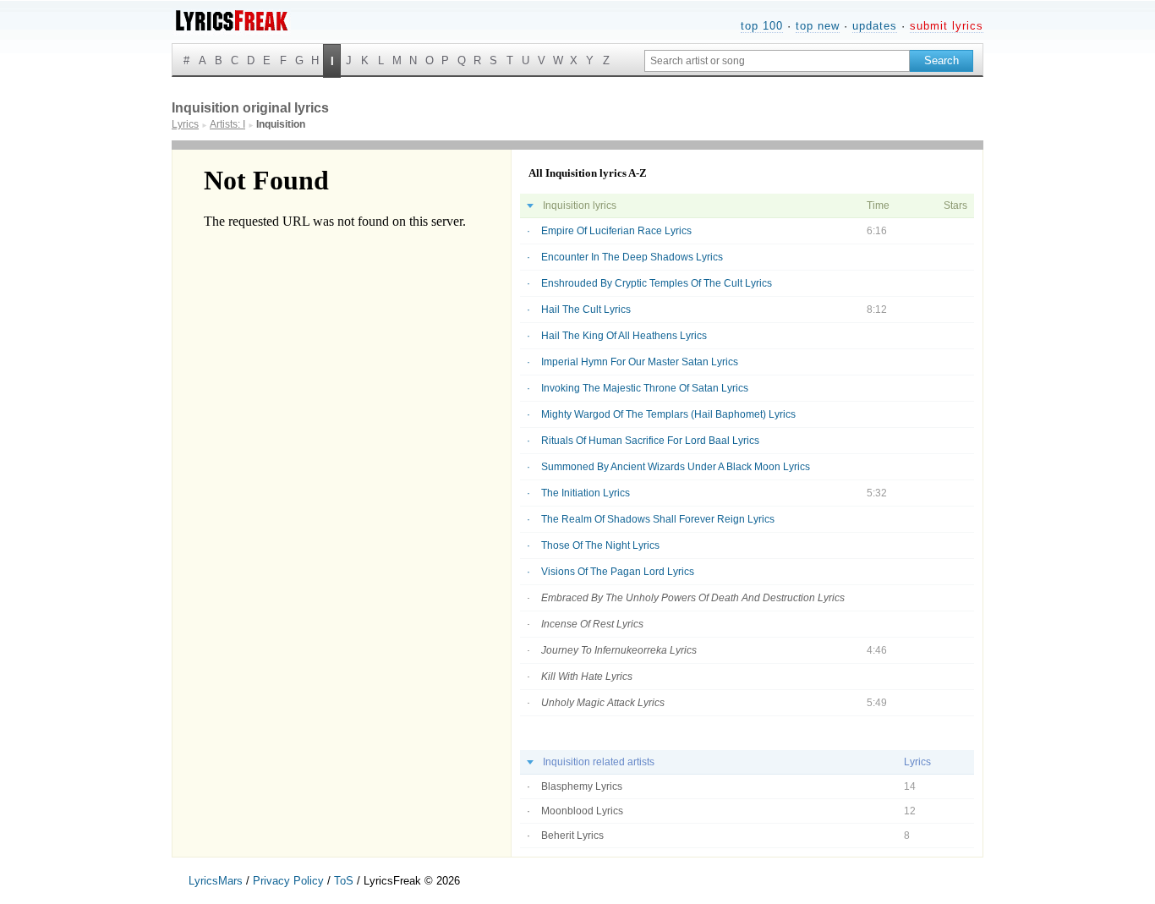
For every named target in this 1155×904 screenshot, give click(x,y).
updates (874, 25)
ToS (343, 880)
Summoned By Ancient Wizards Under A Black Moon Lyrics (675, 467)
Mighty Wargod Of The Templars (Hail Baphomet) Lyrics (668, 414)
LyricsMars (216, 880)
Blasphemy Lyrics (581, 786)
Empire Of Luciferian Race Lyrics (616, 231)
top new (818, 25)
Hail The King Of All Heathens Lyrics (624, 336)
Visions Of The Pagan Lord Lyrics (617, 572)
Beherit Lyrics (572, 835)
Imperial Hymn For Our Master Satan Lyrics (639, 362)
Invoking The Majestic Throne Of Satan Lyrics (644, 388)
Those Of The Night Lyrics (600, 545)
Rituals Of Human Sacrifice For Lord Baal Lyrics (650, 441)
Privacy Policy (288, 880)
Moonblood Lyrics (582, 811)
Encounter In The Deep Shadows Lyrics (632, 257)
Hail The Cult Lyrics (586, 309)
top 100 (762, 25)
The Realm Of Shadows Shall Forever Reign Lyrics (658, 519)
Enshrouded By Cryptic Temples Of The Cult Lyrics (656, 283)
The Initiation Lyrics (585, 493)
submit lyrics (946, 25)
